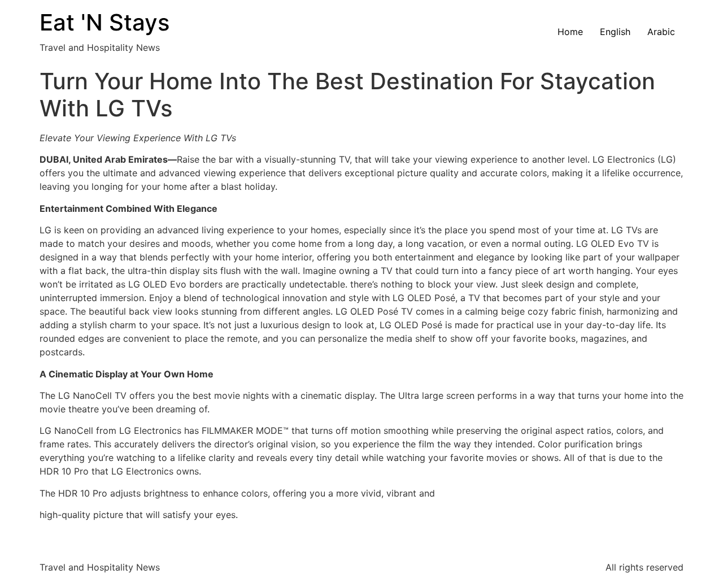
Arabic (661, 31)
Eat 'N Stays (104, 22)
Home (570, 31)
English (615, 31)
